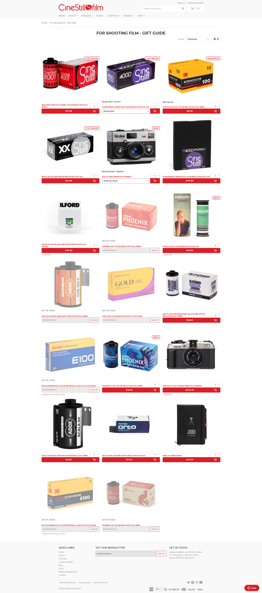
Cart (198, 8)
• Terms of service (100, 582)
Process (86, 16)
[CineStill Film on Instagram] (197, 583)
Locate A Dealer (66, 562)
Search (62, 555)
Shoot (72, 16)
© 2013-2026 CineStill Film (70, 588)
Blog (61, 565)
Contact (62, 575)
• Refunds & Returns (67, 582)
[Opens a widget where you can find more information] (251, 588)
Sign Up (155, 250)
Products (63, 559)
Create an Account (195, 3)
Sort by (181, 39)
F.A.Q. (61, 568)
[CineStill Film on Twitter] (188, 583)
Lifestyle (113, 16)
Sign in (181, 3)
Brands (128, 16)
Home (44, 23)
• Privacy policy (84, 582)
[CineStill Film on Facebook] (192, 583)
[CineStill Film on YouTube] (201, 583)
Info (141, 16)
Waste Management (68, 572)
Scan (99, 16)
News (62, 16)
